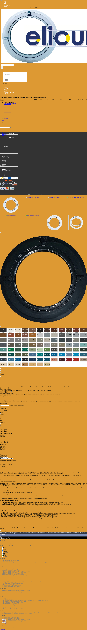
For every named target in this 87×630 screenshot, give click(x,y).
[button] (0, 413)
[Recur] (44, 118)
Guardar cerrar (2, 629)
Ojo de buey (4, 133)
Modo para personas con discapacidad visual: (7, 387)
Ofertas (3, 132)
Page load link (2, 195)
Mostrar (7, 112)
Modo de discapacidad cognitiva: (5, 391)
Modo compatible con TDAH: (5, 395)
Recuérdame (8, 78)
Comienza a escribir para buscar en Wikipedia (17, 405)
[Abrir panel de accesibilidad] (0, 530)
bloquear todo (5, 548)
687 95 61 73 (6, 146)
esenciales (4, 550)
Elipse (3, 131)
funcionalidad (5, 552)
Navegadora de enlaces (3, 456)
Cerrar (1, 535)
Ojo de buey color (5, 134)
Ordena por (10, 103)
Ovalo (3, 135)
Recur (3, 120)
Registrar (6, 81)
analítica (4, 554)
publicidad (5, 556)
